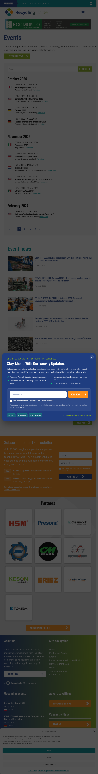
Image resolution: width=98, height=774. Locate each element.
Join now (75, 394)
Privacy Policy (20, 407)
